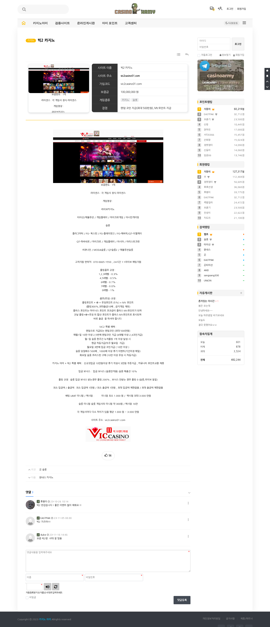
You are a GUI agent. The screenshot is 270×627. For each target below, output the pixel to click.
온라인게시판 (86, 23)
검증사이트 (62, 23)
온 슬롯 (43, 469)
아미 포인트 (110, 23)
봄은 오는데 (204, 306)
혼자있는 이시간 (206, 301)
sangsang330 (211, 275)
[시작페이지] (267, 76)
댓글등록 (182, 600)
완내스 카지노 (46, 477)
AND (206, 270)
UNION (207, 280)
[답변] (186, 55)
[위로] (267, 81)
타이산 (207, 244)
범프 (206, 234)
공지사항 (230, 618)
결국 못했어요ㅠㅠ (207, 325)
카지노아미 (40, 23)
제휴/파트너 (246, 618)
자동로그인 (206, 55)
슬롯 (206, 239)
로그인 (230, 9)
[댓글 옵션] (188, 503)
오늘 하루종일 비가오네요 (211, 315)
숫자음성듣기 (47, 586)
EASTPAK (209, 260)
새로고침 (55, 586)
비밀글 (32, 597)
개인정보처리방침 (211, 618)
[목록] (178, 55)
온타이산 (208, 265)
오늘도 (201, 320)
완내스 (207, 250)
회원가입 (241, 9)
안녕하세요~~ (205, 310)
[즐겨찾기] (267, 70)
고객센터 (131, 23)
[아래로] (267, 87)
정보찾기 (226, 55)
